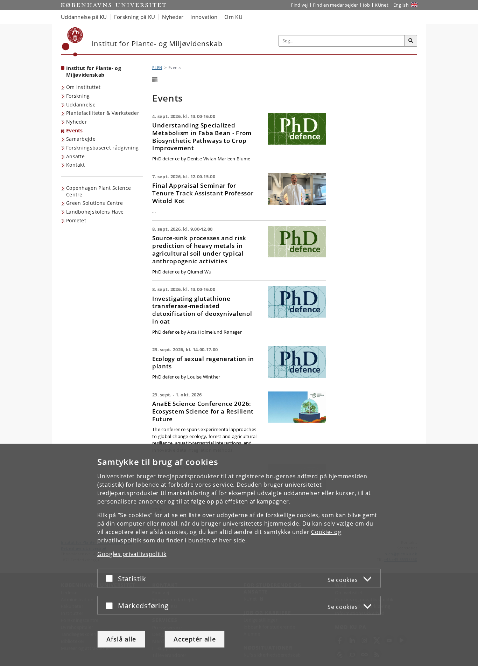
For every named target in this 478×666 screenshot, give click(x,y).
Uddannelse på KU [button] (84, 16)
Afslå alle (121, 639)
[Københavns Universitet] (72, 41)
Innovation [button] (203, 16)
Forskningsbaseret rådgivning (102, 147)
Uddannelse (81, 104)
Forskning (78, 95)
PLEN (157, 67)
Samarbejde (81, 139)
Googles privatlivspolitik (132, 554)
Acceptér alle (195, 639)
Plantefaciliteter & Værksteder (102, 113)
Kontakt (75, 164)
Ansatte (75, 156)
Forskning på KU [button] (134, 16)
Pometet (76, 220)
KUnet (381, 5)
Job (366, 5)
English (401, 5)
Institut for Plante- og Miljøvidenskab (93, 71)
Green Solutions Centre (94, 203)
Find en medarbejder (335, 5)
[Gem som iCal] (155, 80)
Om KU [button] (233, 16)
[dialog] (239, 555)
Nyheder (76, 121)
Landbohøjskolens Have (95, 211)
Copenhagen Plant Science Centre (98, 191)
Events (74, 130)
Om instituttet (83, 87)
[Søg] (411, 41)
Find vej (299, 5)
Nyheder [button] (172, 16)
